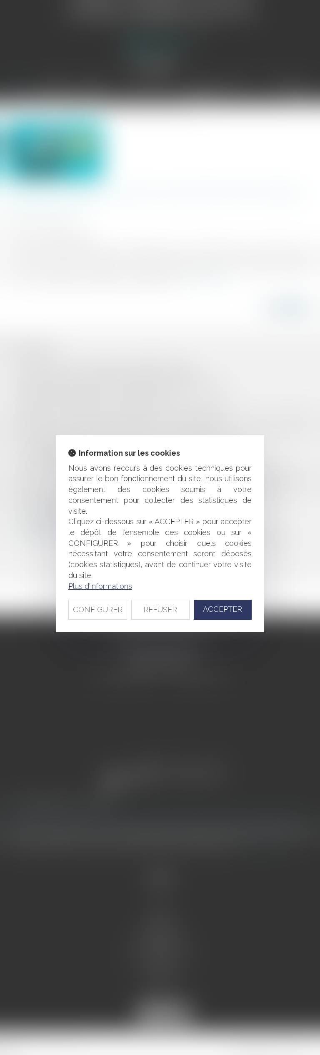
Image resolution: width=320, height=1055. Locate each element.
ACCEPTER (222, 609)
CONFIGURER (97, 609)
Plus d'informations (100, 586)
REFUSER (160, 609)
